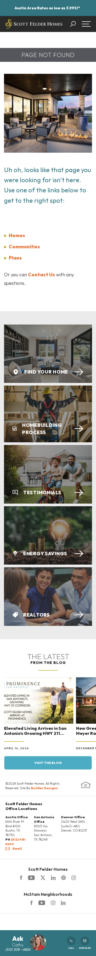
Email (17, 848)
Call (71, 948)
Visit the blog (48, 763)
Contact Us (41, 275)
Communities (24, 247)
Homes (17, 235)
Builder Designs (44, 788)
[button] (75, 24)
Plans (15, 258)
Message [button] (85, 948)
